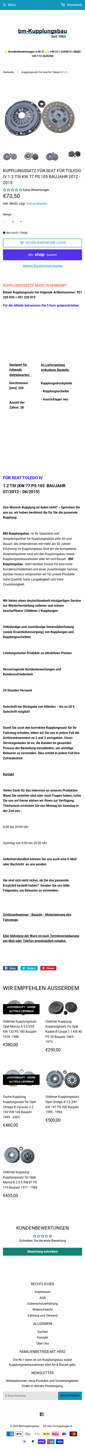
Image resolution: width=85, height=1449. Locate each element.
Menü (12, 5)
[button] (12, 190)
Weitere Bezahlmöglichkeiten (43, 266)
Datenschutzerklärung (42, 1303)
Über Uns (42, 1343)
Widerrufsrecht (42, 1309)
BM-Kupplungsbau (29, 1426)
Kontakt (42, 1337)
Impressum (42, 1292)
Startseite (8, 72)
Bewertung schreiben (42, 1251)
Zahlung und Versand (42, 1315)
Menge (7, 214)
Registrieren (70, 1395)
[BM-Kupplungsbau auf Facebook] (42, 1415)
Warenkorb (74, 5)
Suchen (42, 1332)
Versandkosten (36, 203)
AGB (43, 1298)
